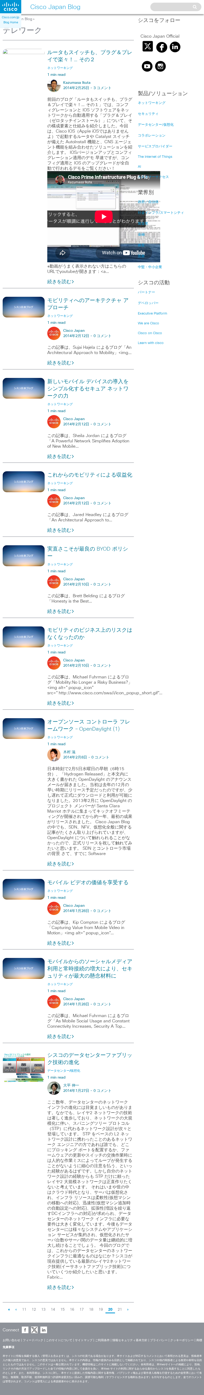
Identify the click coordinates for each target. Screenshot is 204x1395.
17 (81, 1309)
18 (91, 1309)
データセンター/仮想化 (156, 125)
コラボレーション (151, 135)
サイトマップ (83, 1340)
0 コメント (103, 336)
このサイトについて (59, 1340)
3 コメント (103, 88)
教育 (141, 245)
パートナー (146, 292)
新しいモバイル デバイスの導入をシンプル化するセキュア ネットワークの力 (88, 389)
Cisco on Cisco (150, 333)
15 (62, 1309)
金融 (141, 234)
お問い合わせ (11, 1340)
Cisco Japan (74, 331)
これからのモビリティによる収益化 (89, 475)
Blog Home (10, 22)
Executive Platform (152, 313)
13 (43, 1309)
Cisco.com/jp (10, 17)
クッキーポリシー (182, 1340)
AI (139, 166)
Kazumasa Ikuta (77, 83)
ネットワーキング (151, 103)
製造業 (143, 223)
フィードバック (33, 1340)
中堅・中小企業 (150, 267)
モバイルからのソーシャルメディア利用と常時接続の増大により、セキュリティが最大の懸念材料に (89, 969)
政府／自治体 (148, 202)
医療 (141, 256)
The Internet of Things (155, 157)
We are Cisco (148, 323)
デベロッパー (148, 303)
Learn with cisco (151, 343)
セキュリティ (148, 114)
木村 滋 (69, 752)
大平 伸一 (71, 1085)
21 (120, 1309)
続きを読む (59, 282)
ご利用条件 (102, 1340)
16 (72, 1309)
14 (53, 1309)
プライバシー (159, 1340)
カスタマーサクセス (153, 177)
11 (24, 1309)
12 (34, 1309)
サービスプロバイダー (155, 146)
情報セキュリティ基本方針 (129, 1340)
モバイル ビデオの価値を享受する (88, 882)
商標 (199, 1340)
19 (101, 1309)
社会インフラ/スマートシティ (161, 213)
